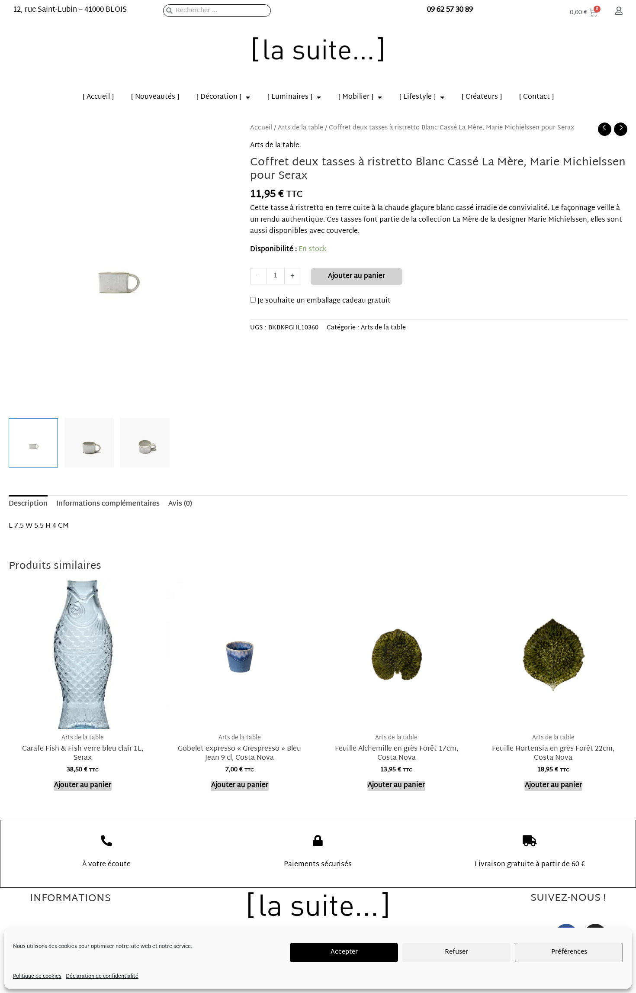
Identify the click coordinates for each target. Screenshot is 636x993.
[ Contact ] (536, 97)
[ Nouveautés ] (155, 97)
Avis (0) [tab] (180, 504)
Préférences (569, 952)
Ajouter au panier (356, 276)
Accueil (261, 128)
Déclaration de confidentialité (102, 976)
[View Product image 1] (33, 442)
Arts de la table (300, 128)
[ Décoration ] (218, 97)
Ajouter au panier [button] (82, 786)
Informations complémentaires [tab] (108, 504)
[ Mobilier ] (355, 97)
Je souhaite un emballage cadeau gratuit (323, 301)
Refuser (456, 952)
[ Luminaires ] (289, 97)
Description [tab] (28, 504)
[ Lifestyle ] (417, 97)
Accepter (344, 952)
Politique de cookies (37, 976)
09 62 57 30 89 (450, 9)
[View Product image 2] (89, 442)
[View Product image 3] (145, 442)
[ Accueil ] (98, 97)
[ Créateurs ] (482, 97)
